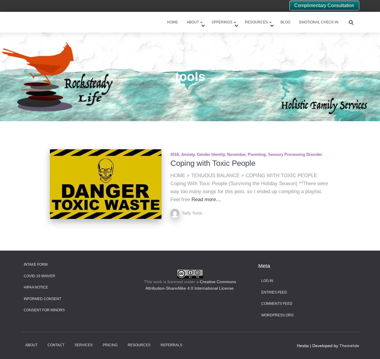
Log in (267, 281)
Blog (285, 22)
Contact (56, 345)
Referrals (171, 345)
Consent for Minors (44, 310)
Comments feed (276, 304)
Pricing (110, 345)
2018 (174, 154)
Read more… (206, 199)
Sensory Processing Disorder (295, 154)
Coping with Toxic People (212, 163)
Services (84, 345)
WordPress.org (277, 315)
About (193, 22)
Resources (257, 22)
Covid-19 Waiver (39, 276)
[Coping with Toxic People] (106, 184)
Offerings (222, 22)
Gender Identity (211, 154)
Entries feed (274, 292)
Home (172, 22)
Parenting (257, 154)
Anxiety (187, 154)
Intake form (36, 264)
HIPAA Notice (36, 287)
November (236, 154)
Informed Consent (42, 299)
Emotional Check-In (318, 22)
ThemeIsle (349, 345)
